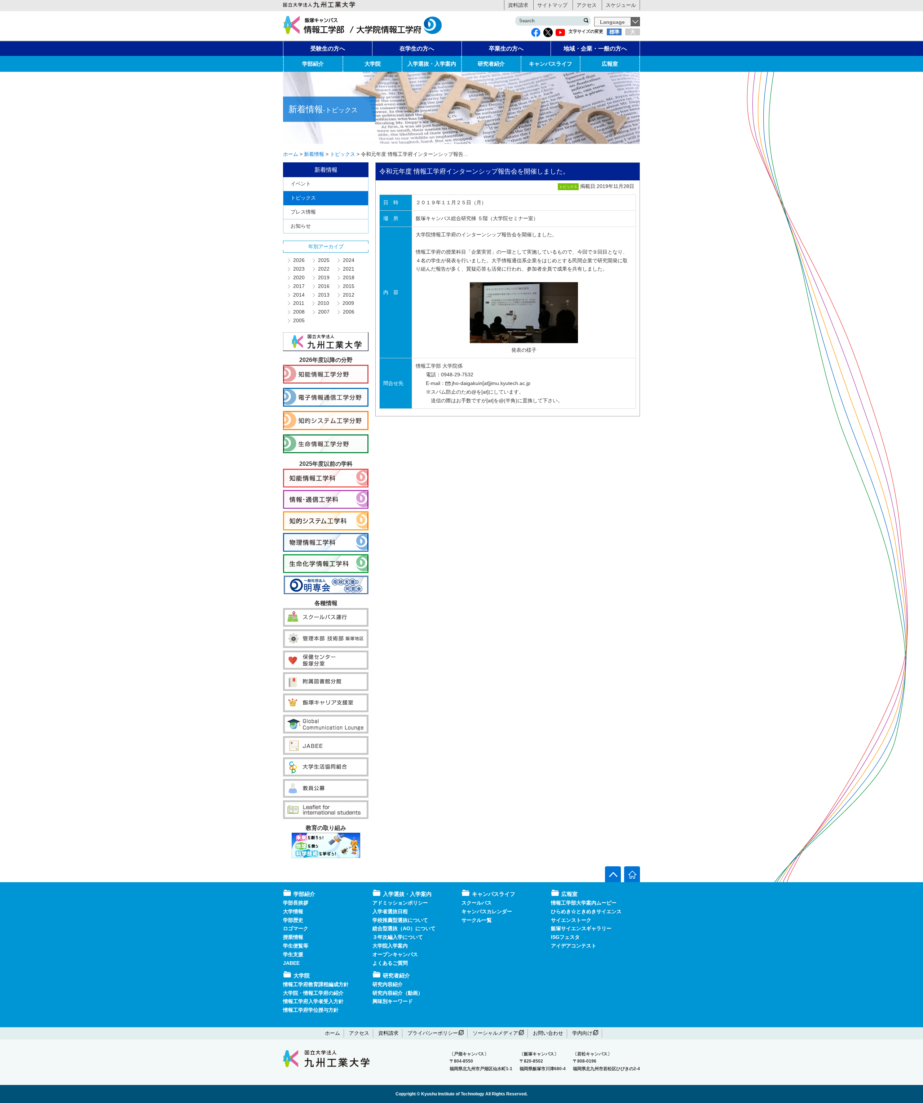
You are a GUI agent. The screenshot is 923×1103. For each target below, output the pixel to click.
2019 (323, 277)
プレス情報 (303, 212)
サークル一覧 (477, 920)
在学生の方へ (416, 48)
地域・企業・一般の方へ (595, 48)
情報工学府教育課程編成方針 (316, 984)
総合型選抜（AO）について (404, 928)
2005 (298, 320)
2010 (323, 303)
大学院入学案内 (390, 946)
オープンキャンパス (395, 954)
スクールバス (477, 903)
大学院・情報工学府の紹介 (313, 993)
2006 (348, 312)
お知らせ (301, 226)
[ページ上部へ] (613, 874)
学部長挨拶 (295, 903)
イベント (301, 184)
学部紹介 (313, 64)
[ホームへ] (632, 874)
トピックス (303, 198)
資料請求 (518, 5)
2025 (323, 260)
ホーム (332, 1033)
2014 (298, 295)
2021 (348, 269)
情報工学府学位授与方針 (311, 1010)
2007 (323, 312)
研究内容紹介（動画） (397, 993)
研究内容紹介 (387, 984)
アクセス (587, 5)
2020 (298, 277)
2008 (298, 312)
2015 (348, 286)
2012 (348, 295)
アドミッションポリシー (400, 903)
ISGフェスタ (565, 937)
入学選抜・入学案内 (431, 64)
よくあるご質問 (390, 963)
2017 (298, 286)
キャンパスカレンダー (487, 911)
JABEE (291, 963)
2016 (323, 286)
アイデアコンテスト (573, 946)
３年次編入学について (397, 937)
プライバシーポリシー (432, 1033)
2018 (348, 277)
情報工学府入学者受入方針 (313, 1001)
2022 (323, 269)
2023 (298, 269)
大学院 (373, 64)
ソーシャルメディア (495, 1033)
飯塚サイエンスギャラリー (581, 928)
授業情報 (293, 937)
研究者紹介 (491, 64)
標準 (614, 32)
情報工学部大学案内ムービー (584, 903)
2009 (348, 303)
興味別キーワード (392, 1001)
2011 (298, 303)
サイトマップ (552, 5)
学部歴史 (293, 920)
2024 (348, 260)
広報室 (610, 64)
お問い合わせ (548, 1033)
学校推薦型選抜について (400, 920)
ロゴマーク (295, 928)
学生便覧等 (295, 946)
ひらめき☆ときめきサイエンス (586, 911)
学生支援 (293, 954)
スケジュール (621, 5)
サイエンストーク (571, 920)
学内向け (582, 1033)
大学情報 (293, 911)
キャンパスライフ (550, 64)
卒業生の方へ (506, 48)
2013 (323, 295)
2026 (298, 260)
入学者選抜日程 (390, 911)
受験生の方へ (327, 48)
